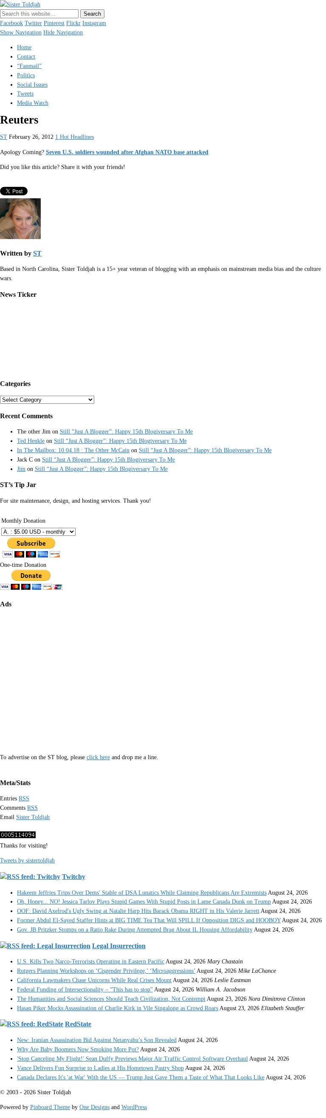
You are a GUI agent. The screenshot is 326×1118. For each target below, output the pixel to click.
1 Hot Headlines (74, 137)
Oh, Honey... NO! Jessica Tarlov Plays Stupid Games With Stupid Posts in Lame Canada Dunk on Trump (144, 901)
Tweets (25, 93)
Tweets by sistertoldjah (27, 860)
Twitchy (73, 876)
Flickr (73, 23)
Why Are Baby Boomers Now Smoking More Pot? (78, 1049)
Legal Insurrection (119, 945)
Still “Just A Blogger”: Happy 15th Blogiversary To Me (126, 431)
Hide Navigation (63, 32)
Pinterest (54, 23)
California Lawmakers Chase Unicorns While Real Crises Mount (94, 980)
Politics (26, 75)
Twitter (33, 23)
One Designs (94, 1107)
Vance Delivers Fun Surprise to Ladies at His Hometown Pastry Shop (100, 1068)
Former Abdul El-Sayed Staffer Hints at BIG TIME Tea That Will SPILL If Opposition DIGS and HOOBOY (149, 920)
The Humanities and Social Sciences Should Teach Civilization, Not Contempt (111, 999)
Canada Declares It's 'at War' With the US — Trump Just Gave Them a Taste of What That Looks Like (140, 1077)
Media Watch (32, 103)
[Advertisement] (163, 675)
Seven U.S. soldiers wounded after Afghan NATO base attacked (127, 152)
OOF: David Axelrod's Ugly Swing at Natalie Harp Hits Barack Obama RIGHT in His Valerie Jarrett (138, 911)
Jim (21, 469)
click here (98, 757)
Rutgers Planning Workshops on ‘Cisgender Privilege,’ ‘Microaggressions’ (106, 971)
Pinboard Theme (50, 1107)
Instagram (94, 23)
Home (24, 47)
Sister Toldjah (33, 817)
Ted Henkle (31, 441)
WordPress (134, 1107)
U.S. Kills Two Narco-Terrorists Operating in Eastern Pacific (90, 961)
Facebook (11, 23)
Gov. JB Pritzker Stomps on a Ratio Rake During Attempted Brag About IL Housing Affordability (135, 930)
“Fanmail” (29, 66)
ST (3, 137)
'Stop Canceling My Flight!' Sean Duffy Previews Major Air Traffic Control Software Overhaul (132, 1059)
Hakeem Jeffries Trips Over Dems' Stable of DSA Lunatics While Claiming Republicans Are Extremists (142, 893)
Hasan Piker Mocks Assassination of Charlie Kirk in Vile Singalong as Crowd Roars (117, 1008)
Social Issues (32, 85)
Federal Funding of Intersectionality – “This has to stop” (85, 989)
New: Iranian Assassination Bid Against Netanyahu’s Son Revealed (97, 1040)
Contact (26, 57)
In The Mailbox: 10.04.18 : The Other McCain (73, 450)
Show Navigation (21, 32)
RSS (24, 798)
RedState (78, 1024)
